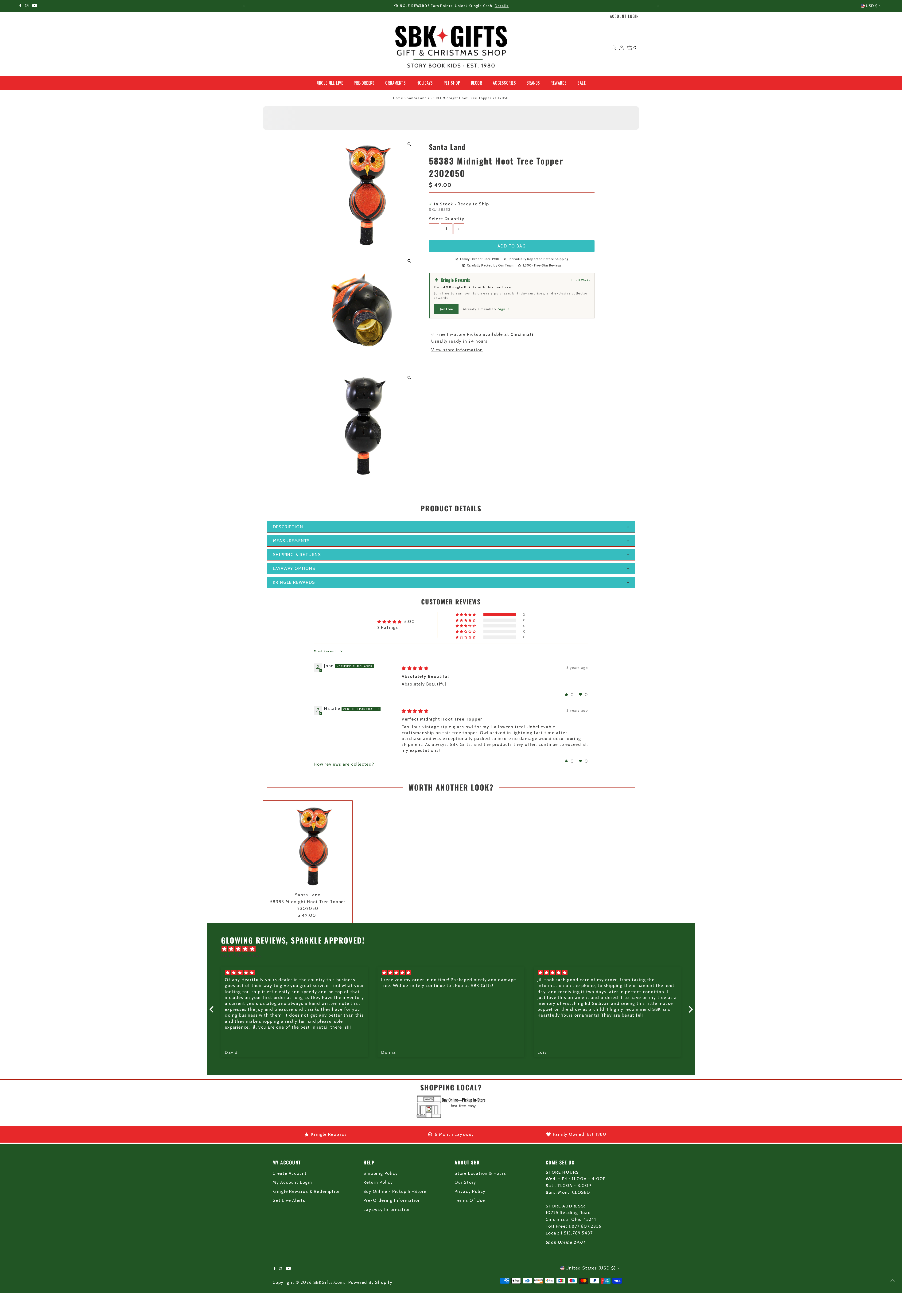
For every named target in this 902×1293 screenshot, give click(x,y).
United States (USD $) (591, 1268)
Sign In (504, 309)
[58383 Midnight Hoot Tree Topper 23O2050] (307, 845)
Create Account (289, 1173)
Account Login (624, 16)
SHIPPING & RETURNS (297, 554)
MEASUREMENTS (291, 540)
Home (398, 98)
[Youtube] (34, 6)
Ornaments (395, 83)
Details (498, 6)
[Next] (658, 6)
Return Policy (378, 1182)
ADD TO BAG (512, 246)
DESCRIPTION (288, 526)
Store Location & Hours (480, 1173)
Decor (476, 83)
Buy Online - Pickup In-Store (394, 1191)
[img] (415, 668)
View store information (457, 350)
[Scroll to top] (892, 1280)
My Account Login (292, 1182)
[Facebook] (20, 6)
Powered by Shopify (370, 1282)
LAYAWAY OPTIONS (294, 568)
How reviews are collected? (344, 764)
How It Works (581, 280)
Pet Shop (452, 83)
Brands (533, 83)
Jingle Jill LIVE (329, 83)
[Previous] (244, 6)
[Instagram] (27, 6)
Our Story (465, 1182)
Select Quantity (446, 218)
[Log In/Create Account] (621, 48)
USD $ (872, 6)
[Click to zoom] (409, 144)
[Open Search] (614, 48)
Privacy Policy (470, 1191)
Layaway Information (387, 1209)
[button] (466, 614)
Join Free (446, 309)
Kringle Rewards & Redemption (306, 1191)
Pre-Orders (364, 83)
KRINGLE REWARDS (294, 582)
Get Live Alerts (288, 1200)
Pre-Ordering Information (392, 1200)
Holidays (424, 83)
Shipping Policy (380, 1173)
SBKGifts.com (328, 1282)
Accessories (504, 83)
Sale (581, 83)
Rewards (559, 83)
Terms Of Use (470, 1200)
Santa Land (417, 98)
